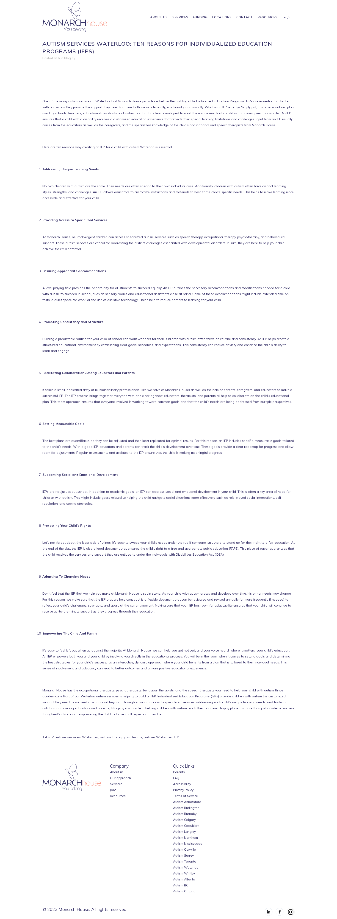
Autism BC (180, 885)
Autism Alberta (184, 879)
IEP (176, 737)
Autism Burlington (186, 808)
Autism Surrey (183, 855)
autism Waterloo (158, 737)
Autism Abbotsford (187, 802)
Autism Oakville (184, 849)
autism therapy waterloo (121, 737)
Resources (118, 796)
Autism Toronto (184, 861)
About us (117, 772)
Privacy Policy (183, 790)
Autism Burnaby (184, 814)
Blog (67, 58)
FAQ (176, 778)
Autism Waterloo (186, 867)
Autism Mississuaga (187, 843)
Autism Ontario (184, 891)
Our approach (120, 778)
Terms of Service (185, 796)
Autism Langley (184, 832)
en (285, 17)
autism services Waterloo (76, 737)
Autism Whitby (184, 873)
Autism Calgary (184, 820)
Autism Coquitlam (186, 826)
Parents (179, 772)
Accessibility (182, 784)
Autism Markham (185, 837)
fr (289, 17)
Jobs (113, 790)
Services (116, 784)
